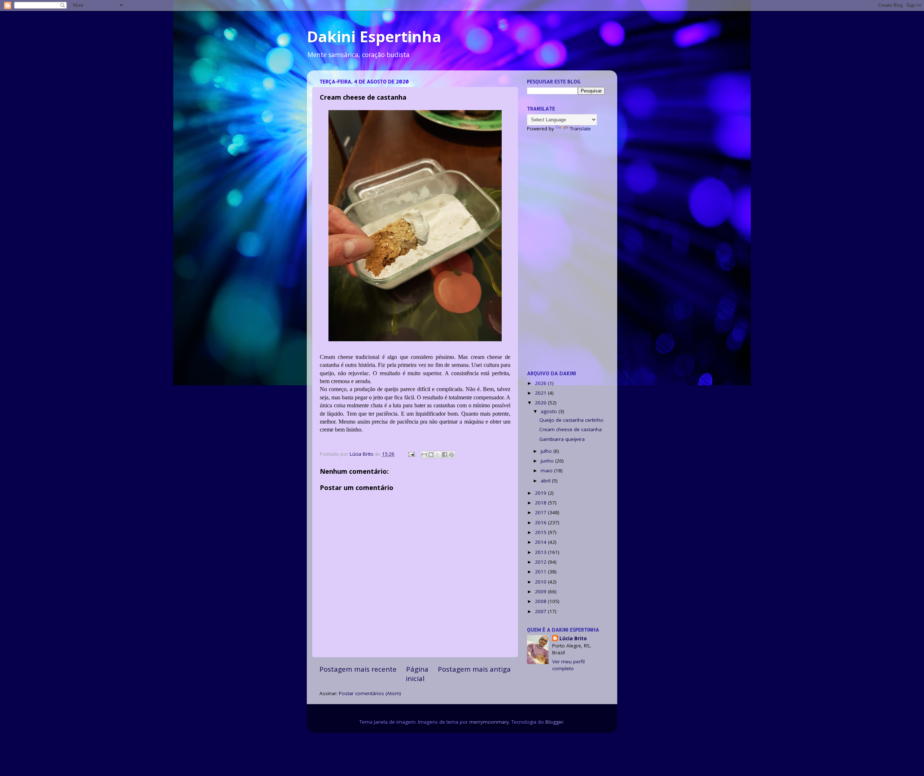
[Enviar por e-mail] (424, 454)
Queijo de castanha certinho (571, 420)
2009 (541, 591)
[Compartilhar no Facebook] (444, 454)
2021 (541, 393)
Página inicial (417, 673)
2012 (541, 562)
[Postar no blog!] (431, 454)
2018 (541, 502)
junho (548, 461)
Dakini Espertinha (374, 36)
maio (547, 470)
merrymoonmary (489, 722)
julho (547, 451)
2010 (541, 581)
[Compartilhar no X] (437, 454)
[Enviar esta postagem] (411, 454)
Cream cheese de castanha (570, 429)
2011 (541, 571)
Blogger (554, 722)
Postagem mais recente (358, 669)
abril (546, 480)
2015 (541, 532)
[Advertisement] (566, 251)
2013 (541, 552)
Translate (580, 128)
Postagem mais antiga (474, 669)
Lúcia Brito (573, 638)
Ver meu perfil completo (568, 665)
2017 (541, 512)
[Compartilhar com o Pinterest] (451, 454)
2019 (541, 493)
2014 (541, 542)
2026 (541, 383)
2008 (541, 601)
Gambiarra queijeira (562, 439)
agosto (549, 411)
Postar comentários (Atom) (370, 693)
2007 (541, 611)
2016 (541, 522)
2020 (541, 402)
